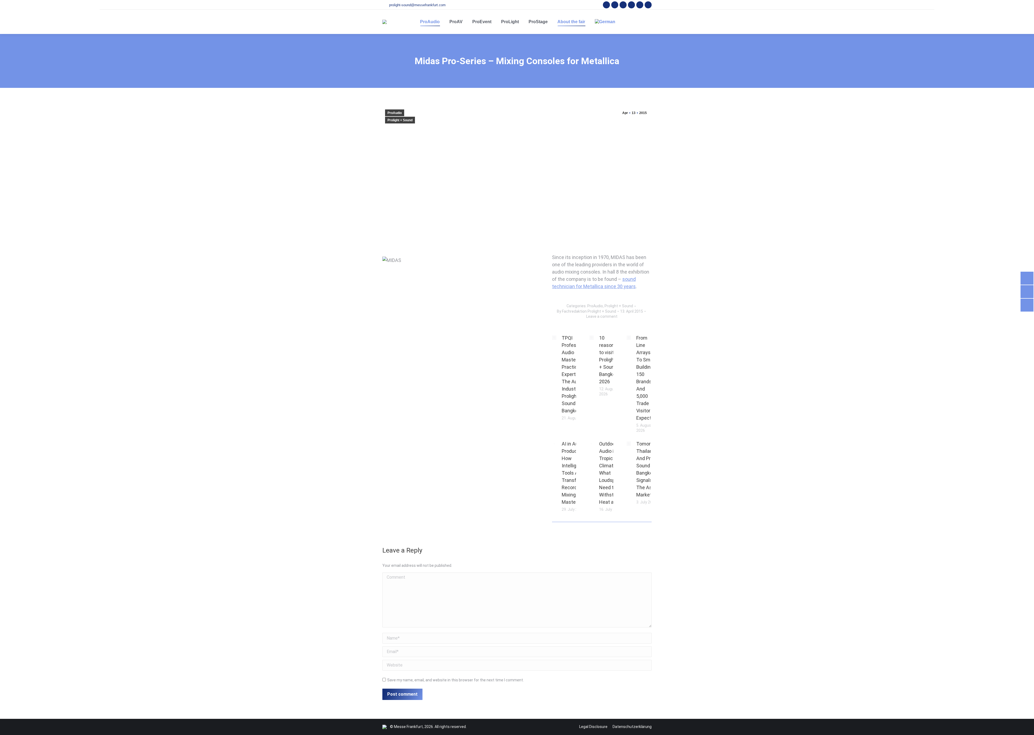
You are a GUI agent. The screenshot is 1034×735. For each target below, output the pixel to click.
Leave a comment (601, 316)
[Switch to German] (605, 22)
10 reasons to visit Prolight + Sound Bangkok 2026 (608, 359)
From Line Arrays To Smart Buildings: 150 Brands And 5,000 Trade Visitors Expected (646, 378)
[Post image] (554, 338)
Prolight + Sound (400, 120)
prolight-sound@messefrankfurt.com (417, 5)
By (586, 311)
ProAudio (394, 113)
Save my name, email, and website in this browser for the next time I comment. (455, 680)
